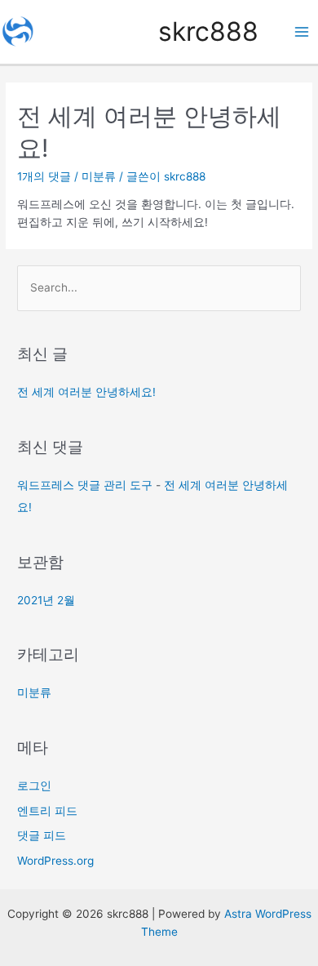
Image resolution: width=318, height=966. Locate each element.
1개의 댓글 (44, 176)
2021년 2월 (46, 600)
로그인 (34, 785)
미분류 (99, 176)
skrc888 (208, 31)
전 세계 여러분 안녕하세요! (86, 391)
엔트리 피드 (47, 810)
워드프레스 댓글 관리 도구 (84, 485)
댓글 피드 (41, 835)
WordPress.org (55, 860)
